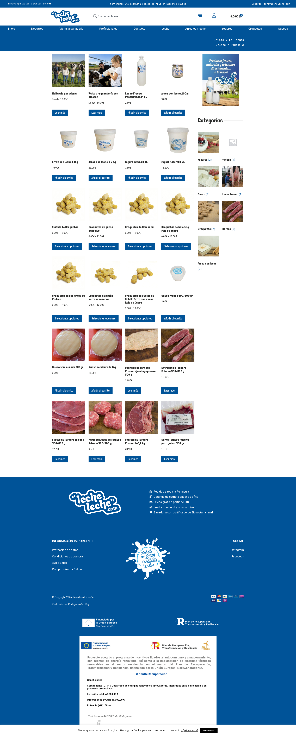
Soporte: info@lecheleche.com (271, 3)
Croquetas (255, 28)
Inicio (11, 28)
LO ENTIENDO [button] (208, 730)
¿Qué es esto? (189, 730)
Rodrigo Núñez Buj (78, 604)
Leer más (60, 112)
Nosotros (37, 28)
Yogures (227, 28)
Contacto (139, 28)
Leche (165, 28)
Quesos (283, 28)
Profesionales (108, 28)
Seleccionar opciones (67, 246)
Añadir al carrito (137, 112)
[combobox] (139, 16)
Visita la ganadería (71, 28)
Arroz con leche (195, 28)
